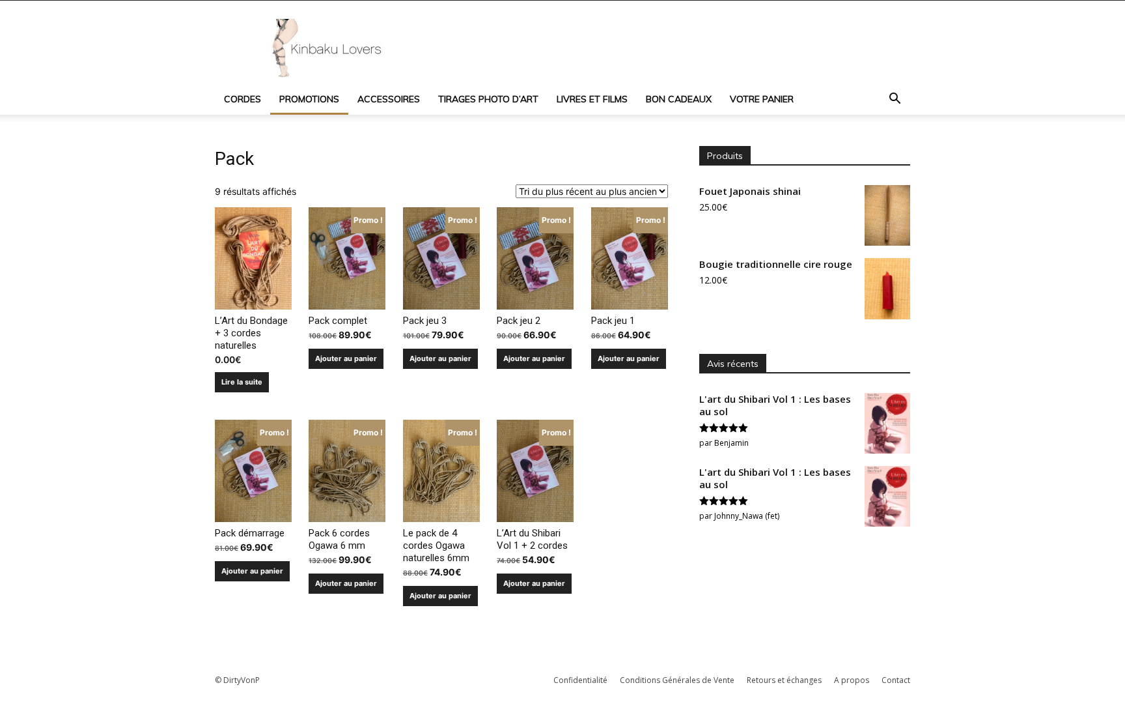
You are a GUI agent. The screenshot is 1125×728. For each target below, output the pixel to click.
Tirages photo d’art (488, 99)
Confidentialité (580, 680)
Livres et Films (592, 99)
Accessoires (388, 99)
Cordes (242, 99)
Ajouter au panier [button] (346, 358)
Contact (896, 680)
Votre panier (762, 99)
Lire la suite (241, 381)
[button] (894, 100)
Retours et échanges (784, 680)
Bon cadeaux (679, 99)
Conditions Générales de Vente (677, 680)
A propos (851, 680)
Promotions (309, 99)
